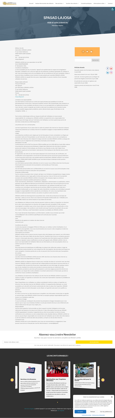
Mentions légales (29, 408)
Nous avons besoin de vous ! (82, 74)
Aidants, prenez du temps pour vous (84, 85)
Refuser (92, 411)
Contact (110, 3)
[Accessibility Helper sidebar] (113, 9)
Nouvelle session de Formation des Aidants (86, 70)
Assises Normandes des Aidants (44, 3)
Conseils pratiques (86, 3)
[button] (112, 397)
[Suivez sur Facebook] (83, 51)
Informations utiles (99, 3)
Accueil (31, 3)
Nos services (58, 3)
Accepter (80, 411)
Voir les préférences (106, 411)
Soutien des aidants (71, 3)
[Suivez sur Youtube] (87, 51)
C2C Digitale (60, 410)
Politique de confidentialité (98, 415)
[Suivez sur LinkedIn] (91, 51)
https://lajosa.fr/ (19, 97)
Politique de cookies (86, 415)
